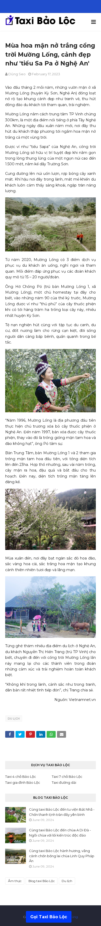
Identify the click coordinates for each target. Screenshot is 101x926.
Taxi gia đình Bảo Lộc (22, 782)
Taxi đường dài (64, 782)
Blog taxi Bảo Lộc (41, 881)
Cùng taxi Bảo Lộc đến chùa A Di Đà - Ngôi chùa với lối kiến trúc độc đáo (60, 832)
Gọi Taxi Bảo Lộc (48, 916)
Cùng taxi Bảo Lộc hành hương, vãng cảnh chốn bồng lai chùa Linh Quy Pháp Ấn (61, 856)
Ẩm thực (14, 881)
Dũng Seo (17, 74)
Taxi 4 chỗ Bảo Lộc (20, 776)
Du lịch (14, 718)
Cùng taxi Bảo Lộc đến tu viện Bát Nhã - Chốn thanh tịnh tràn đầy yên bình (62, 812)
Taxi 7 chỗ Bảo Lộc (67, 776)
